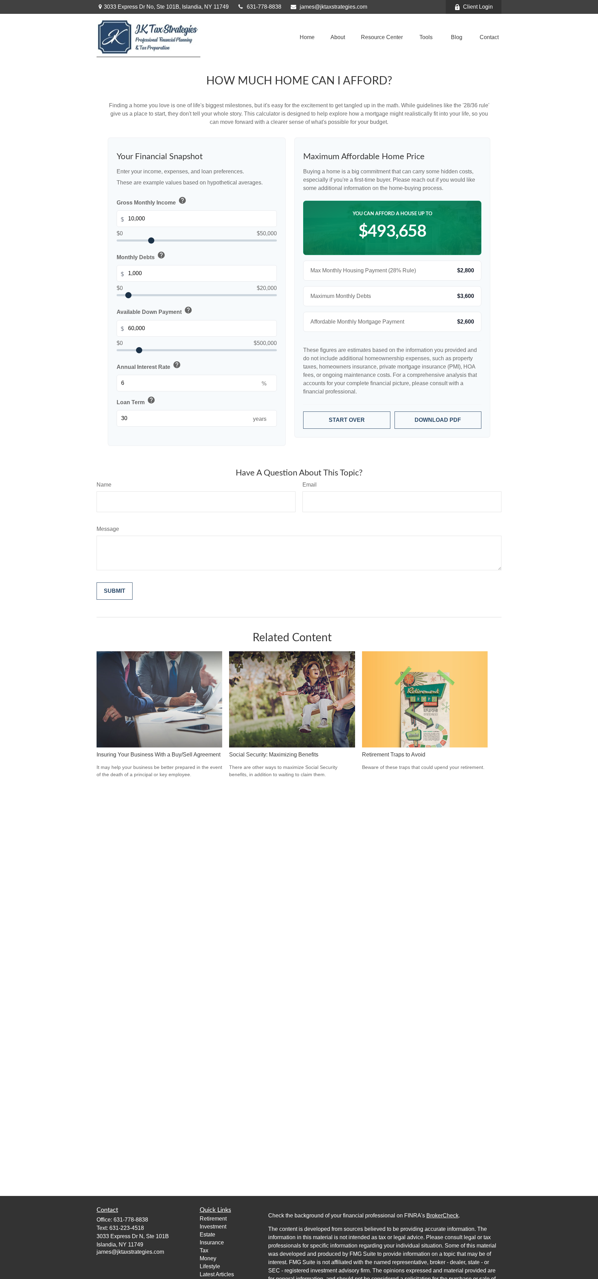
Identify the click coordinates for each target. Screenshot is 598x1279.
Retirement (213, 1219)
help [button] (182, 200)
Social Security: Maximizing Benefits (273, 755)
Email (309, 485)
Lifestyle (210, 1266)
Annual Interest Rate (149, 365)
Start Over (347, 420)
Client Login (478, 7)
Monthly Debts (141, 256)
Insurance (212, 1242)
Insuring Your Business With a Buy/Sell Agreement (158, 755)
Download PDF (438, 420)
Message (108, 529)
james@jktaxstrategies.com (333, 7)
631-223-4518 (126, 1228)
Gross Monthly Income (152, 201)
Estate (207, 1234)
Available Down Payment (154, 310)
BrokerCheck (442, 1215)
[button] (307, 37)
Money (208, 1258)
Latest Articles (217, 1274)
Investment (213, 1227)
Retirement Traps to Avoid (393, 755)
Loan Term (136, 401)
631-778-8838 (264, 7)
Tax (204, 1250)
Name (104, 485)
